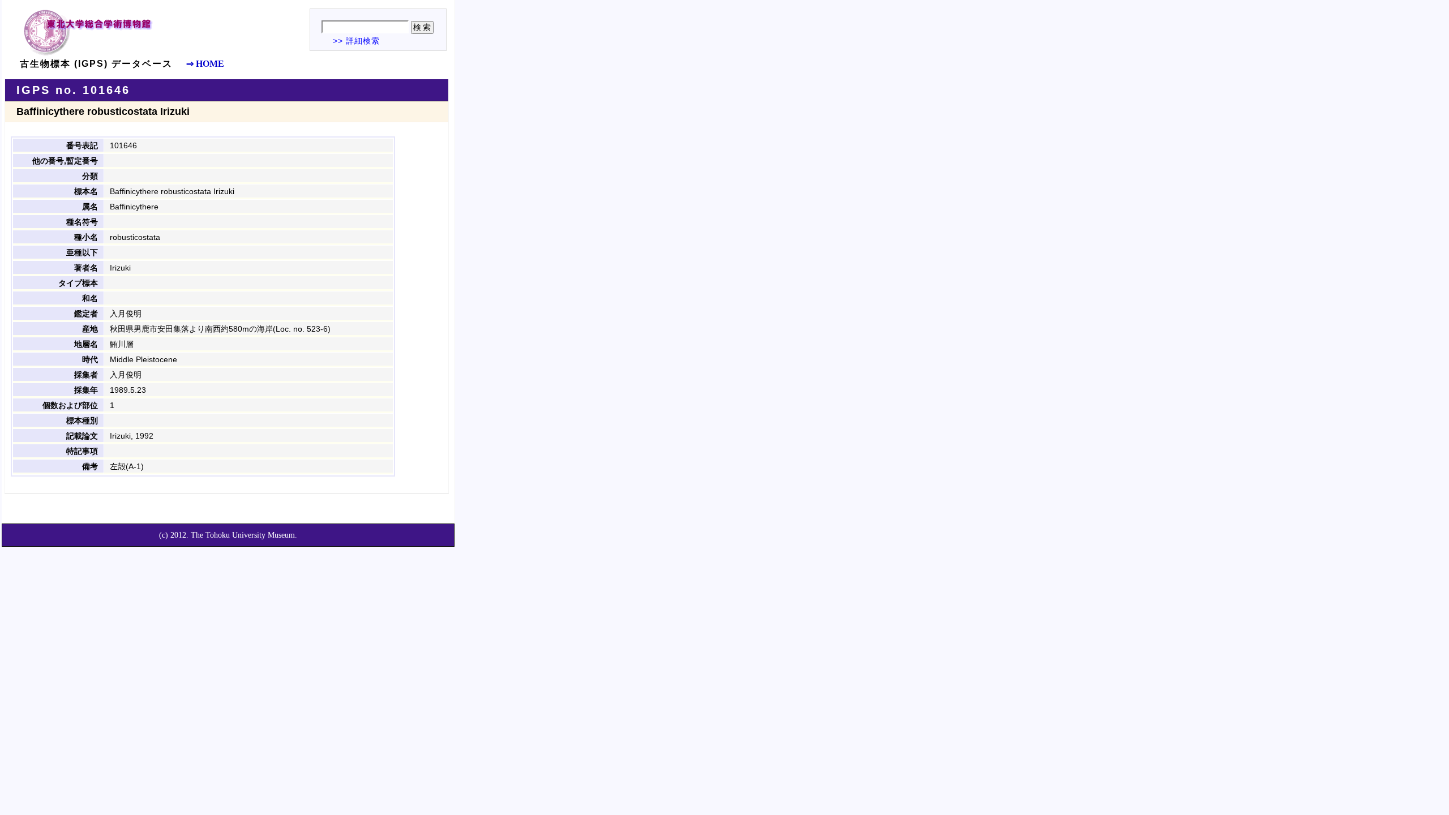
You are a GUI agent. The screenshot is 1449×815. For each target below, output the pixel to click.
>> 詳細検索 (356, 40)
